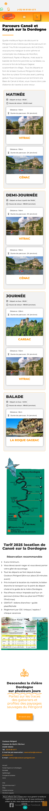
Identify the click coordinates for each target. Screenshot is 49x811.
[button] (24, 17)
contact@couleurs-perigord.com (22, 758)
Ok (25, 807)
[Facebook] (6, 3)
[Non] (44, 803)
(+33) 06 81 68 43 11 (26, 10)
